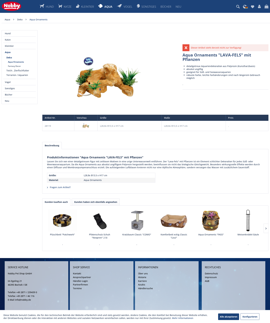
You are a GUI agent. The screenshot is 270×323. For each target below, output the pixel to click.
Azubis (141, 284)
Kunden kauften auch (56, 201)
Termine (77, 288)
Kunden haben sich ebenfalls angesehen (95, 201)
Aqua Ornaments (16, 62)
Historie (142, 277)
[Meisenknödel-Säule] (248, 220)
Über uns (143, 273)
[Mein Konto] (259, 6)
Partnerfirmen (80, 284)
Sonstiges (10, 88)
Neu (7, 100)
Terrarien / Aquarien (17, 75)
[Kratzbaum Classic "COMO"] (136, 220)
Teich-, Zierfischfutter (17, 70)
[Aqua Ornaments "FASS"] (211, 220)
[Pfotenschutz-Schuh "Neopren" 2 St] (99, 220)
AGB (207, 280)
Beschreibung (52, 145)
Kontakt (77, 273)
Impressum (211, 277)
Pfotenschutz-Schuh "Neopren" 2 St (99, 236)
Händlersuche (145, 288)
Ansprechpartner (82, 277)
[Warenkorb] (266, 6)
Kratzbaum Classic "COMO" (136, 234)
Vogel (8, 82)
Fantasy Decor (14, 66)
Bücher (8, 94)
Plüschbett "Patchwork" (62, 234)
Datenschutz (211, 273)
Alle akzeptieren (228, 316)
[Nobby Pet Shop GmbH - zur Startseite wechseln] (11, 6)
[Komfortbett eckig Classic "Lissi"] (174, 220)
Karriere (142, 280)
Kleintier (9, 45)
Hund (8, 33)
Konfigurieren (249, 316)
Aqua (7, 52)
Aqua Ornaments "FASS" (211, 234)
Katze (8, 39)
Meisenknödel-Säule (248, 234)
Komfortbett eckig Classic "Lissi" (174, 236)
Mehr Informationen (182, 318)
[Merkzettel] (252, 6)
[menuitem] (238, 7)
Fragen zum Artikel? (60, 187)
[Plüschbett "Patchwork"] (62, 220)
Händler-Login (80, 280)
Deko (9, 57)
